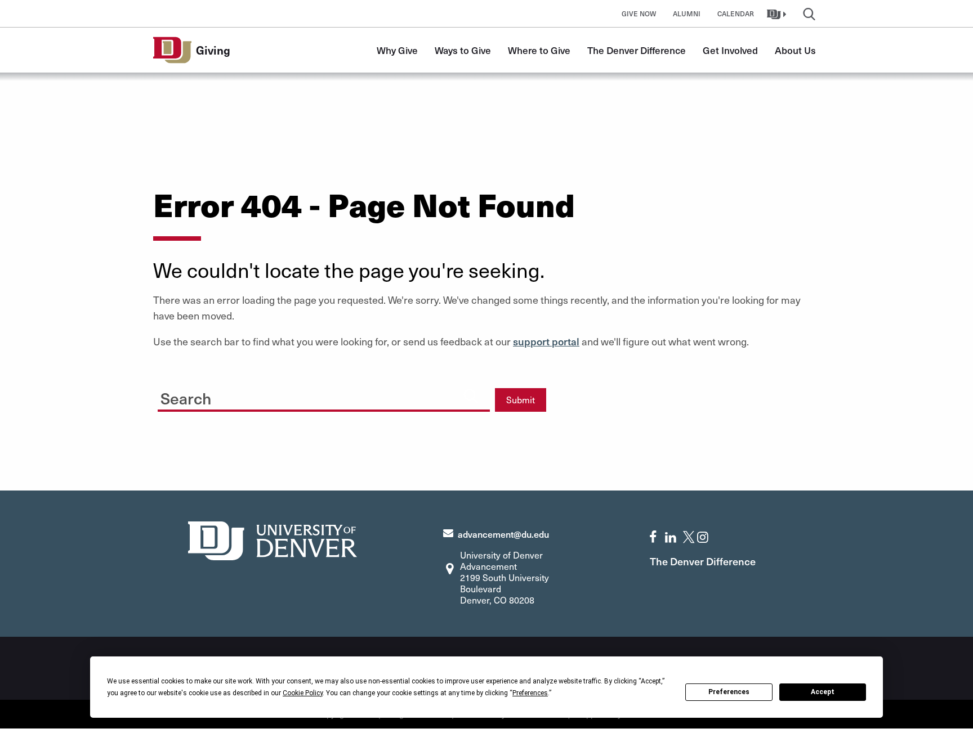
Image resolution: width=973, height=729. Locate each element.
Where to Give (539, 50)
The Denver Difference (636, 50)
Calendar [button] (735, 13)
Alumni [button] (686, 13)
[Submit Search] (471, 395)
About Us (795, 50)
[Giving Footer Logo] (272, 539)
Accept (822, 692)
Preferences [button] (530, 693)
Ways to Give (463, 50)
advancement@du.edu (503, 534)
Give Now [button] (639, 13)
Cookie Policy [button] (303, 693)
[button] (777, 13)
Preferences (728, 692)
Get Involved (730, 50)
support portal (546, 341)
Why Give (397, 50)
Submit (520, 400)
